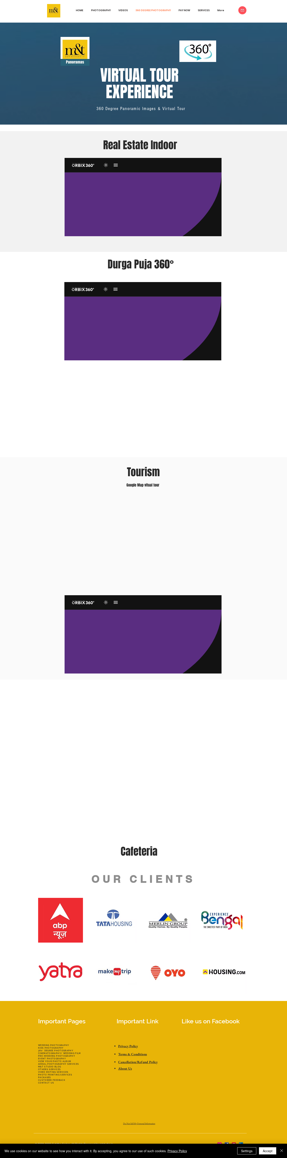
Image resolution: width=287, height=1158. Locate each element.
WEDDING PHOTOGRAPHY (53, 1045)
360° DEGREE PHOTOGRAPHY (55, 1051)
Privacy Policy (177, 1151)
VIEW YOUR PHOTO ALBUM (54, 1061)
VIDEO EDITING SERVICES (53, 1072)
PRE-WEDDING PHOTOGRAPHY (56, 1056)
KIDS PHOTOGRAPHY (51, 1048)
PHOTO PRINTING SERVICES (55, 1075)
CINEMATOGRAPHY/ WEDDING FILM (59, 1053)
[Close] (281, 1150)
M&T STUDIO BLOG (49, 1067)
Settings (246, 1151)
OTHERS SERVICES (49, 1069)
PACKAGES (44, 1077)
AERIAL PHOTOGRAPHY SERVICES (58, 1064)
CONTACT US (46, 1083)
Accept (267, 1151)
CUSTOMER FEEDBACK (51, 1080)
